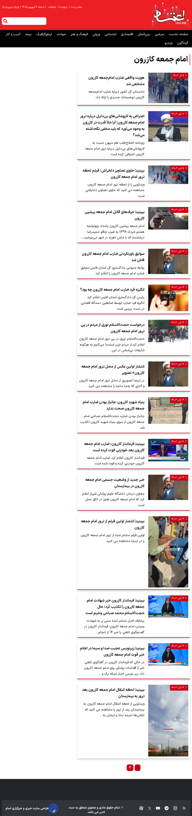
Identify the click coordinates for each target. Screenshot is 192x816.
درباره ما (63, 7)
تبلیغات (52, 7)
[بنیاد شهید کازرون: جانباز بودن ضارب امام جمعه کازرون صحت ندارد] (168, 410)
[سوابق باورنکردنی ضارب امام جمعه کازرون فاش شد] (168, 261)
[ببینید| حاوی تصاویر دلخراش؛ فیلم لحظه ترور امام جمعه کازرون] (168, 174)
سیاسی (160, 34)
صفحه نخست (178, 34)
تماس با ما (76, 7)
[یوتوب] (155, 808)
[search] (5, 21)
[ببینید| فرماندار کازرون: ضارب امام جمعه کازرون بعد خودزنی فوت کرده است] (168, 450)
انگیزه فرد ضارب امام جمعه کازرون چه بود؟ (112, 290)
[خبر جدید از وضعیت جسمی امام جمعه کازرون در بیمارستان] (168, 487)
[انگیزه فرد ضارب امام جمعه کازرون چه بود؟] (168, 298)
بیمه (29, 34)
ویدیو (169, 43)
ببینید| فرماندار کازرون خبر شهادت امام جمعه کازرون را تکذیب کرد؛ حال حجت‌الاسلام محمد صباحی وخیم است (114, 607)
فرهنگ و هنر (80, 34)
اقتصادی (127, 34)
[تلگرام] (164, 808)
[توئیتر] (147, 808)
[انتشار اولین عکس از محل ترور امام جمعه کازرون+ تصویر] (168, 374)
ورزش (96, 34)
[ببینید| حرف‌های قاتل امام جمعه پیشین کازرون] (168, 218)
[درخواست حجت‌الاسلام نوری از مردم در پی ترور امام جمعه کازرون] (168, 331)
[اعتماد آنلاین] (170, 15)
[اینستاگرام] (173, 808)
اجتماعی (111, 34)
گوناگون (182, 43)
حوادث (62, 34)
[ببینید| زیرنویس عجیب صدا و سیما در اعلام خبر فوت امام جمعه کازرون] (168, 654)
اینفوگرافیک (44, 34)
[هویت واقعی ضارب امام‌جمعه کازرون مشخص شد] (168, 88)
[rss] (181, 808)
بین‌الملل (144, 34)
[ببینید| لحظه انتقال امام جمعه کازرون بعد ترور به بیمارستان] (168, 720)
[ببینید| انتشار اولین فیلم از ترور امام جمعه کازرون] (168, 551)
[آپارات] (139, 808)
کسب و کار (14, 34)
